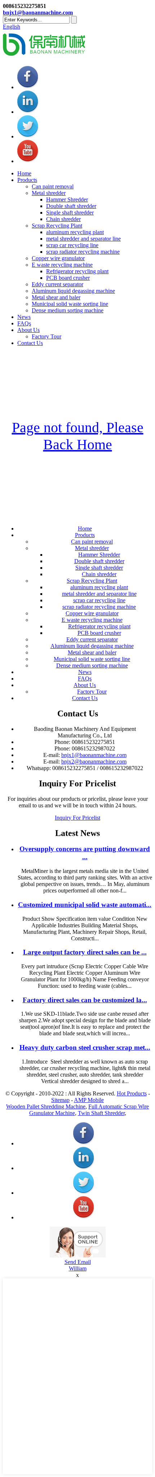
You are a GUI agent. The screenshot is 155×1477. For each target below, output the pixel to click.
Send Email (78, 1262)
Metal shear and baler (56, 297)
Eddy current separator (57, 284)
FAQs (24, 323)
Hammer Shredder (67, 199)
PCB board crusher (68, 278)
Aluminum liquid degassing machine (73, 291)
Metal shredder (49, 193)
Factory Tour (46, 336)
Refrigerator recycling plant (77, 271)
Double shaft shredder (71, 206)
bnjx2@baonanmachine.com (94, 761)
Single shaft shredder (70, 212)
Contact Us (30, 343)
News (24, 317)
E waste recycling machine (62, 265)
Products (27, 180)
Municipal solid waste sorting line (70, 304)
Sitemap (60, 1100)
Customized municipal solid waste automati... (84, 904)
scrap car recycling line (72, 245)
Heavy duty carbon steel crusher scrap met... (84, 1047)
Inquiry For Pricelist (77, 818)
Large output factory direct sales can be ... (85, 952)
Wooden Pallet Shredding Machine (45, 1106)
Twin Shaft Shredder (101, 1113)
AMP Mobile (89, 1100)
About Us (28, 330)
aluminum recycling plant (75, 232)
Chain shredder (63, 219)
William (78, 1268)
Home (24, 173)
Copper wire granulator (58, 258)
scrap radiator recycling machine (83, 252)
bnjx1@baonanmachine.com (38, 12)
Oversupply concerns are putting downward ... (84, 853)
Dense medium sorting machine (67, 310)
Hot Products (132, 1093)
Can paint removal (53, 186)
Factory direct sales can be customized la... (85, 1000)
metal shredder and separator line (83, 239)
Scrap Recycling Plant (57, 225)
